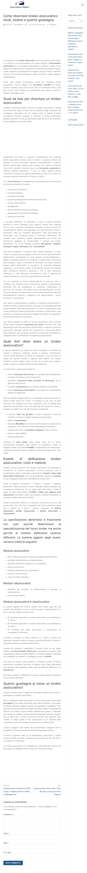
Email (6, 843)
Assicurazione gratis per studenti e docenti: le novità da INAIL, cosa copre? (75, 75)
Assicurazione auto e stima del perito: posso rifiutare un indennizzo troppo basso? (75, 59)
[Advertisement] (32, 43)
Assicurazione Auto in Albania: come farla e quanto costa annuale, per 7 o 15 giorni (75, 107)
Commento (8, 814)
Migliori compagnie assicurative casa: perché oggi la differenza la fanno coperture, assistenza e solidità (75, 41)
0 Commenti (52, 24)
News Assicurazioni (38, 24)
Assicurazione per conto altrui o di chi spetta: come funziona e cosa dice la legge (75, 91)
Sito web (7, 852)
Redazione (9, 24)
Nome (6, 833)
